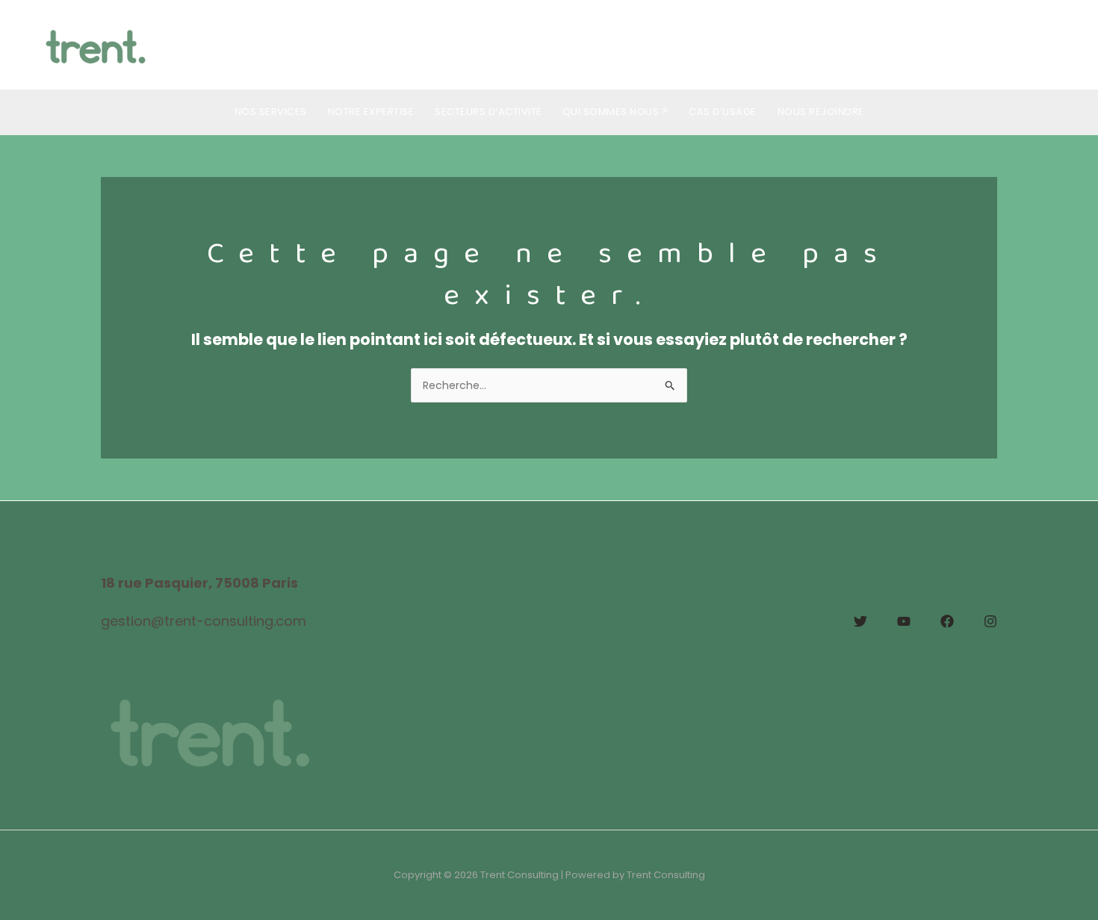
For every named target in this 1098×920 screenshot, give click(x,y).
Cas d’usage (723, 112)
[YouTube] (904, 621)
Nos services (271, 112)
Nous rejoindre (821, 112)
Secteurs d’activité (488, 112)
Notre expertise (371, 112)
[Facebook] (947, 621)
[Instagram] (990, 621)
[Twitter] (860, 621)
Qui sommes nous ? (615, 112)
